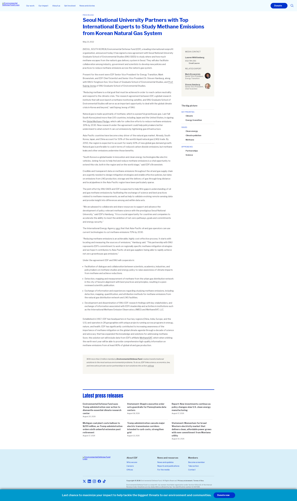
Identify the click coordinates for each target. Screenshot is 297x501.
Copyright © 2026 (133, 481)
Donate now (223, 495)
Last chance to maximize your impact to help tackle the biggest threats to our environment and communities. (136, 495)
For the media (163, 470)
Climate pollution (193, 135)
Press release (88, 15)
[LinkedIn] (89, 481)
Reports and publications (168, 466)
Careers (130, 466)
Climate (189, 116)
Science (189, 155)
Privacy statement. (185, 481)
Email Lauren (194, 63)
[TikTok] (104, 481)
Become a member (196, 462)
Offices (130, 470)
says (118, 228)
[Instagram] (94, 481)
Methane (190, 140)
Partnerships (192, 151)
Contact (191, 470)
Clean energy (192, 131)
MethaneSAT (146, 338)
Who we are (132, 462)
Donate (278, 5)
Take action (193, 466)
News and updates (165, 462)
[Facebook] (99, 481)
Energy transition (194, 120)
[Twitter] (84, 481)
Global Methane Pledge (98, 121)
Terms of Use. (198, 481)
